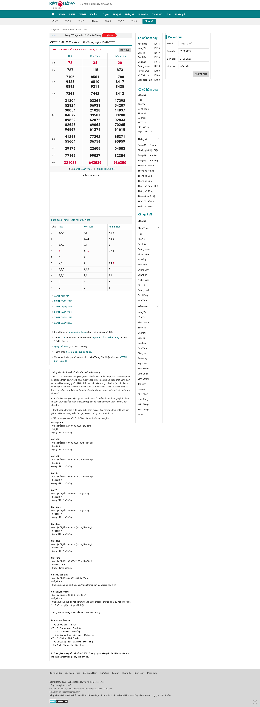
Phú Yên (142, 104)
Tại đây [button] (109, 35)
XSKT (57, 361)
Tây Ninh (142, 363)
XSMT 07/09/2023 (63, 312)
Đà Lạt (141, 414)
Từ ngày (171, 51)
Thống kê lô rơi (145, 206)
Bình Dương (143, 378)
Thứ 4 (95, 21)
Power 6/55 (143, 71)
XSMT (72, 14)
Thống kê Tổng (145, 191)
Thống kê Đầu (145, 176)
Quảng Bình (143, 269)
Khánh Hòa (120, 56)
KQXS (62, 337)
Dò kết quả (201, 74)
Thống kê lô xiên (146, 165)
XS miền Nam (90, 673)
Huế (70, 56)
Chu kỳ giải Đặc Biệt (148, 150)
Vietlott (94, 14)
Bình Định (142, 264)
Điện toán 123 (145, 80)
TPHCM (142, 113)
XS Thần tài (143, 75)
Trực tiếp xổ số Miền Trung (105, 337)
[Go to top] (256, 703)
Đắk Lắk (142, 61)
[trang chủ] (62, 8)
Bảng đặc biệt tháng (148, 160)
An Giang (142, 358)
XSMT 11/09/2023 (106, 169)
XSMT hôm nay (61, 295)
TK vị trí (117, 14)
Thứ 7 (134, 21)
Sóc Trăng (143, 348)
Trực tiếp (104, 673)
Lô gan (105, 14)
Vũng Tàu (142, 48)
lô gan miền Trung (78, 332)
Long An (142, 389)
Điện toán (139, 673)
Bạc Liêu (142, 57)
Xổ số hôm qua (148, 89)
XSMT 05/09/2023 (63, 323)
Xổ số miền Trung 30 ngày (79, 352)
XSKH (64, 361)
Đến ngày (171, 58)
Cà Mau (141, 118)
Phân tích (143, 14)
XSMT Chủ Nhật (69, 49)
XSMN (82, 14)
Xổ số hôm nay (148, 38)
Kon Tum (95, 56)
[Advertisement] (91, 195)
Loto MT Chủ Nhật (80, 219)
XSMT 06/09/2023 (63, 317)
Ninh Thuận (143, 280)
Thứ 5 (108, 21)
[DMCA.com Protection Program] (59, 702)
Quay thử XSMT (61, 346)
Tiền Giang (143, 409)
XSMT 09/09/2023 (83, 169)
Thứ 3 (81, 21)
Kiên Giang (143, 404)
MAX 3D (142, 122)
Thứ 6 (121, 21)
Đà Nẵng (142, 259)
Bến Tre (141, 52)
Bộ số (170, 43)
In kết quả (124, 50)
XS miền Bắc (56, 673)
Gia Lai (141, 285)
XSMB (62, 14)
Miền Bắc (142, 43)
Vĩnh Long (143, 373)
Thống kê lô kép (146, 170)
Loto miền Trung (60, 219)
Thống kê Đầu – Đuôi (148, 186)
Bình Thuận (143, 368)
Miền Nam (143, 306)
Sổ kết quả (180, 14)
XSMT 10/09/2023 (78, 29)
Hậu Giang (143, 399)
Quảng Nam (144, 66)
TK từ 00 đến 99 (146, 201)
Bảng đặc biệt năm (147, 145)
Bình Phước (143, 394)
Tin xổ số (156, 14)
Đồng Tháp (143, 109)
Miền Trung (143, 228)
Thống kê (129, 14)
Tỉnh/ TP (171, 66)
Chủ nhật (149, 21)
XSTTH (123, 357)
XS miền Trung (72, 673)
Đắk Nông (143, 295)
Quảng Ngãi (143, 290)
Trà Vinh (142, 384)
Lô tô (168, 14)
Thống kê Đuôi (145, 181)
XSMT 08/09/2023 (63, 306)
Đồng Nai (142, 353)
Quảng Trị (142, 275)
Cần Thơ (142, 317)
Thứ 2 (68, 21)
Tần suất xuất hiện (147, 196)
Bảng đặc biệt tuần (147, 155)
